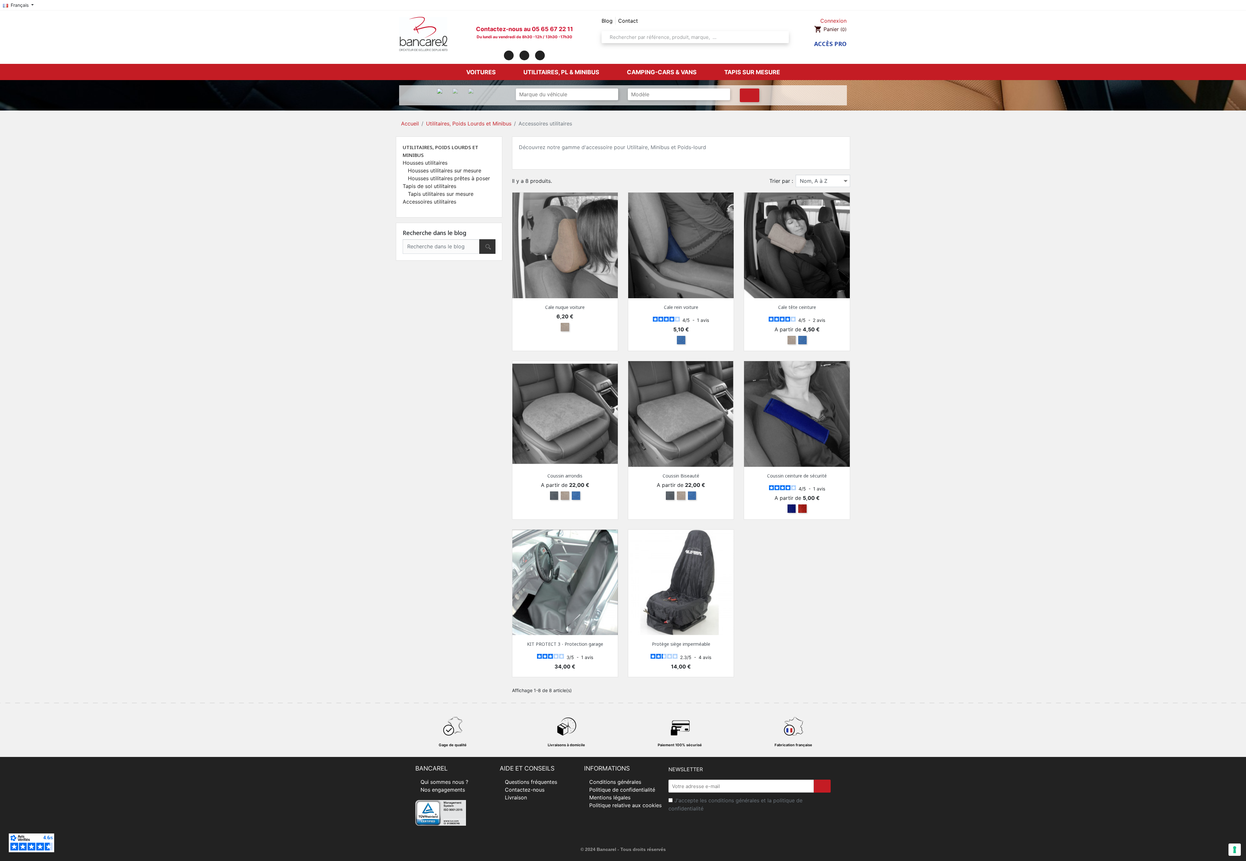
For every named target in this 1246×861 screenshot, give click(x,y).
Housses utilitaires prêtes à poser (449, 178)
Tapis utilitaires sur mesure (440, 194)
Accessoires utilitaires (429, 201)
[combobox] (693, 37)
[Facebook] (509, 55)
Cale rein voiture (681, 307)
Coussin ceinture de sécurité (797, 476)
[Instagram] (524, 55)
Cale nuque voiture (565, 307)
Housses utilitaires (425, 162)
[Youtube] (540, 55)
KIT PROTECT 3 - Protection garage (565, 644)
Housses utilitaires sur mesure (444, 170)
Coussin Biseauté (681, 476)
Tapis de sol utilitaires (429, 186)
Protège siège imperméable (681, 644)
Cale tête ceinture (797, 307)
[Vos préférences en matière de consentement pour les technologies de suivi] (1234, 849)
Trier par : (781, 181)
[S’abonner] (822, 786)
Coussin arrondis (564, 476)
